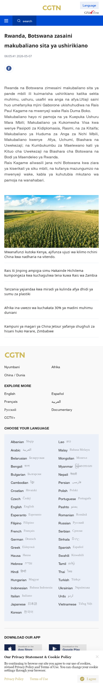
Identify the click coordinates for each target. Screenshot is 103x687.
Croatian (24, 490)
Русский (10, 410)
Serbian (70, 530)
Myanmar (75, 465)
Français (10, 401)
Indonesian (31, 587)
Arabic (21, 449)
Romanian (72, 514)
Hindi (18, 571)
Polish (68, 490)
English (9, 394)
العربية (56, 401)
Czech (21, 498)
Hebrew (21, 563)
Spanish (70, 546)
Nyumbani (12, 367)
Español (58, 394)
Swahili (71, 555)
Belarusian (27, 457)
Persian (69, 482)
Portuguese (74, 498)
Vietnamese (75, 603)
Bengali (20, 465)
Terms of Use (39, 679)
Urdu (65, 595)
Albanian (22, 441)
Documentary (62, 410)
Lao (64, 441)
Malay (74, 449)
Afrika (56, 367)
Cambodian (22, 482)
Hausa (21, 555)
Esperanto (26, 514)
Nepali (67, 473)
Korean (22, 611)
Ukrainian (74, 587)
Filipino (22, 522)
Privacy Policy (13, 679)
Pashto (68, 506)
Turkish (69, 579)
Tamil (66, 563)
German (23, 538)
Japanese (24, 603)
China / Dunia (14, 375)
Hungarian (25, 579)
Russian (71, 522)
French (22, 530)
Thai (65, 571)
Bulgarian (26, 473)
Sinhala (69, 538)
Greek (22, 546)
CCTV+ (9, 417)
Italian (21, 595)
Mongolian (72, 457)
